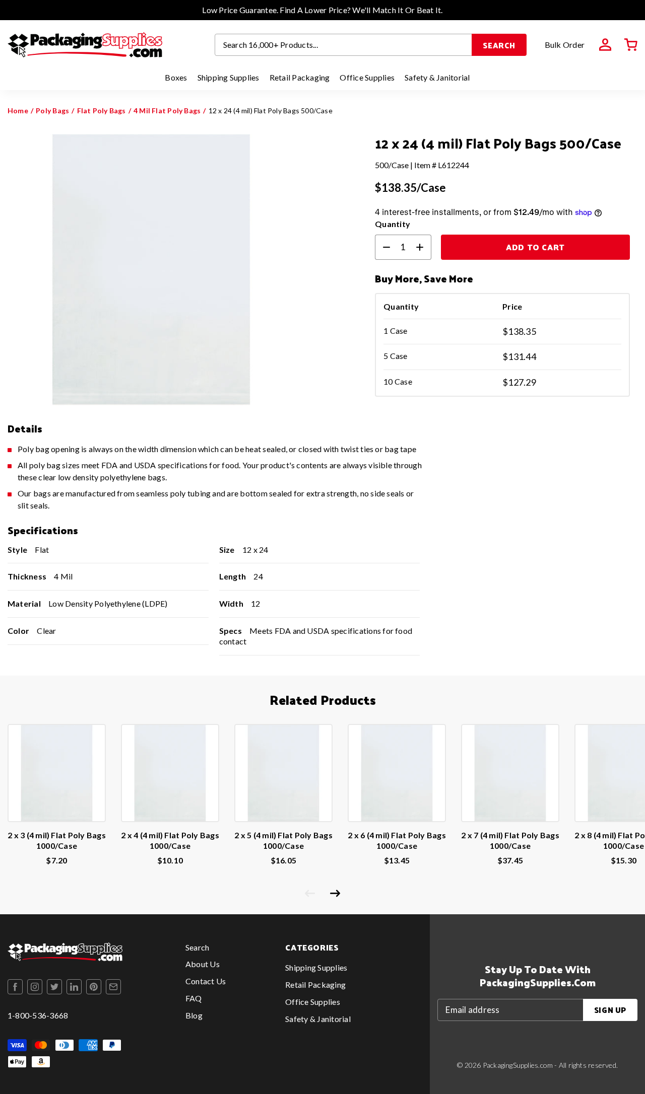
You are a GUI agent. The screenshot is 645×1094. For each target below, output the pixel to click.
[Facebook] (15, 986)
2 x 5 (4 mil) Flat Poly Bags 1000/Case (283, 840)
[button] (630, 44)
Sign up (610, 1009)
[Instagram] (34, 986)
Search (499, 45)
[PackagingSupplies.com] (85, 44)
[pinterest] (93, 986)
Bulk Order (565, 44)
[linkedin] (74, 986)
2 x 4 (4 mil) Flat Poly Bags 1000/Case (170, 840)
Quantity (392, 224)
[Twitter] (54, 986)
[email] (113, 986)
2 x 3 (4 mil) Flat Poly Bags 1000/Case (57, 840)
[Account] (605, 45)
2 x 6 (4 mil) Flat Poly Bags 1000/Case (397, 840)
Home (18, 110)
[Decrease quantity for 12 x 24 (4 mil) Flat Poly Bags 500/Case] (382, 247)
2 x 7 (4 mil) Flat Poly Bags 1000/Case (510, 840)
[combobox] (344, 45)
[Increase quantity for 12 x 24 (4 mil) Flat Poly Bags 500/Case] (423, 247)
